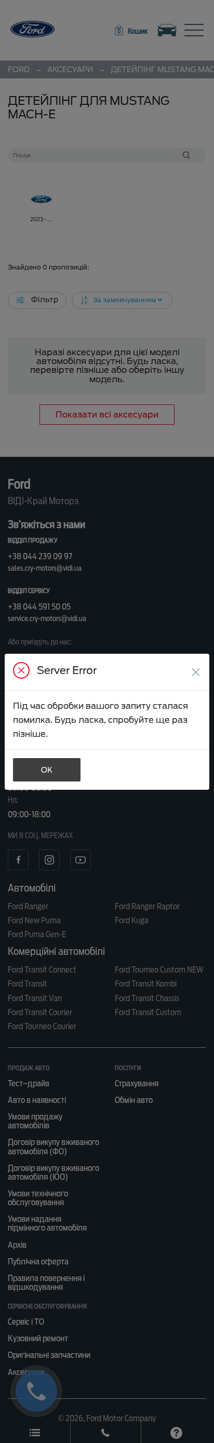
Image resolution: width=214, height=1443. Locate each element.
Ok (46, 770)
